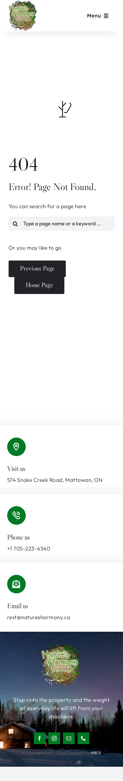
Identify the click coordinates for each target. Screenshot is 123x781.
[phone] (83, 738)
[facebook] (39, 738)
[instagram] (54, 738)
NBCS (96, 752)
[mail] (69, 738)
